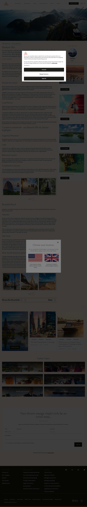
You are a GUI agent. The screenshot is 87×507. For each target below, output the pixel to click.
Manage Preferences (44, 74)
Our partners (26, 65)
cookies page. (54, 63)
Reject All (44, 78)
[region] (44, 66)
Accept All (44, 69)
